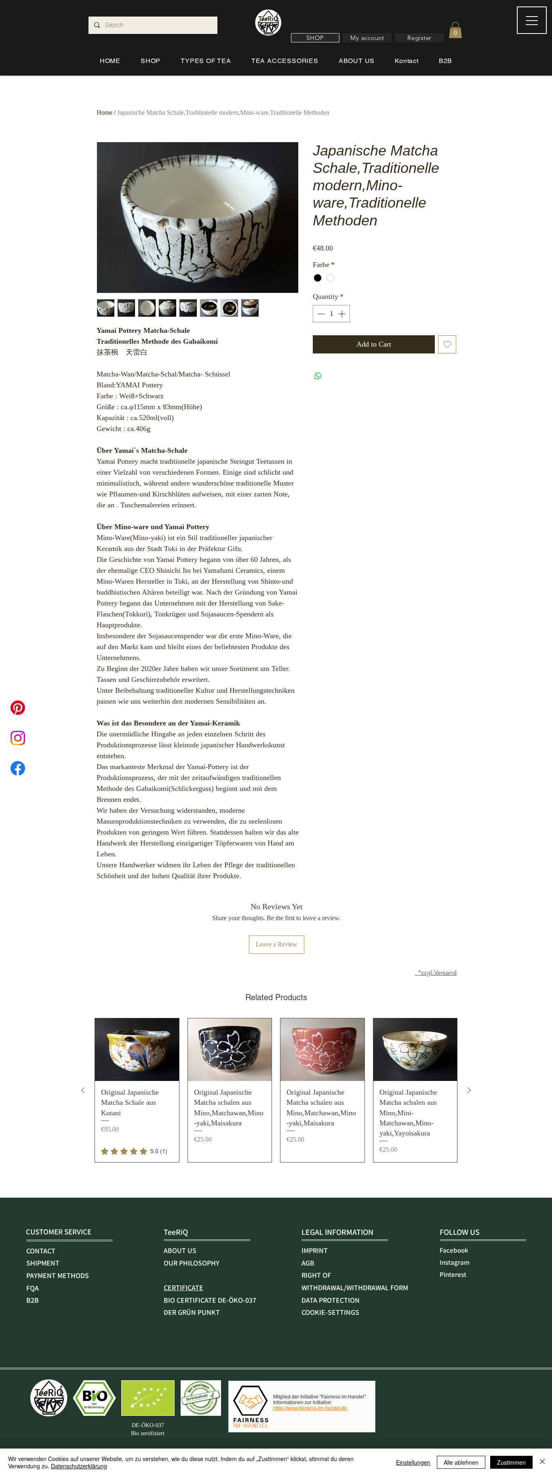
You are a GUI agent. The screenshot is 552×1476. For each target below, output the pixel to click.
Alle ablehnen (461, 1462)
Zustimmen (511, 1462)
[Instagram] (17, 738)
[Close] (542, 1462)
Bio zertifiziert (147, 1433)
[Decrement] (320, 313)
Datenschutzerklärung (79, 1466)
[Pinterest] (17, 707)
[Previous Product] (83, 1090)
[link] (134, 1151)
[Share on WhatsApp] (318, 376)
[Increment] (342, 313)
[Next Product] (469, 1090)
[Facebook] (17, 768)
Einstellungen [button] (413, 1462)
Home (104, 112)
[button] (315, 37)
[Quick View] (137, 1049)
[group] (276, 1090)
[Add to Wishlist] (447, 344)
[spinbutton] (331, 313)
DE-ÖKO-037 (148, 1425)
